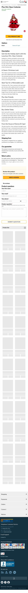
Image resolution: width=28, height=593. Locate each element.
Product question (7, 204)
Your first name (6, 188)
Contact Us (3, 537)
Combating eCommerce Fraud (7, 550)
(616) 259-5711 (6, 528)
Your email (5, 193)
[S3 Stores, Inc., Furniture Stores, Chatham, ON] (7, 564)
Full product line (14, 36)
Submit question (14, 222)
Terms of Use (3, 586)
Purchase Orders (4, 556)
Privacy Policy (9, 586)
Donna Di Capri (16, 45)
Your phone (5, 198)
